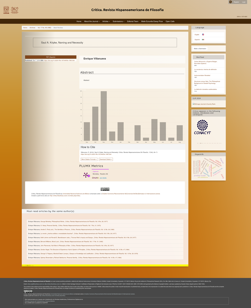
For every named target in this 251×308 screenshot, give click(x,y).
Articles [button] (105, 21)
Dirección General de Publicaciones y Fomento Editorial (40, 301)
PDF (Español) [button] (50, 57)
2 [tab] (199, 143)
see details (103, 178)
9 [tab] (211, 143)
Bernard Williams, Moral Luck (50, 241)
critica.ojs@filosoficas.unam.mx (35, 284)
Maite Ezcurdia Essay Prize (152, 21)
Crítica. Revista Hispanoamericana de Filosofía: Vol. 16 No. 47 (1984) (107, 249)
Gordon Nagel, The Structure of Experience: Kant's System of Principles (63, 249)
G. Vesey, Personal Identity (49, 225)
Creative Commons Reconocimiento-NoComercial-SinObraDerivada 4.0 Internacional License (131, 194)
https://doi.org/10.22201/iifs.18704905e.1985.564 (59, 60)
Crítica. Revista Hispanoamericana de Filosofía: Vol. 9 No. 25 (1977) (92, 245)
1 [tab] (197, 143)
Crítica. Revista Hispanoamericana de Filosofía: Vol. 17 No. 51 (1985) (81, 241)
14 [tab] (219, 143)
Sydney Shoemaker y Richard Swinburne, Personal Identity (59, 257)
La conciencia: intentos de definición (205, 69)
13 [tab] (217, 143)
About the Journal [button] (91, 21)
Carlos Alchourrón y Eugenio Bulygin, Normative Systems (205, 62)
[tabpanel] (208, 127)
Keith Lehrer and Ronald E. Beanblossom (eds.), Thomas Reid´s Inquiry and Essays (67, 237)
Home (79, 21)
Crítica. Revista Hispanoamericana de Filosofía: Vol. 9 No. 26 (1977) (86, 221)
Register (236, 2)
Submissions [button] (118, 21)
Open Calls (170, 21)
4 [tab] (202, 143)
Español (197, 40)
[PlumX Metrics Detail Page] (86, 175)
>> (33, 265)
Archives (32, 28)
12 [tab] (216, 143)
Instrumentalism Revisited (202, 75)
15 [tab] (221, 143)
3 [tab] (201, 143)
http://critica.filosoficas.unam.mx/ (53, 284)
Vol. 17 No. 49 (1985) (44, 28)
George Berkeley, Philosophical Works (53, 221)
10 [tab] (212, 143)
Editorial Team (132, 21)
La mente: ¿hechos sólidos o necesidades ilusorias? (57, 233)
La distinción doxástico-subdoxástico (205, 89)
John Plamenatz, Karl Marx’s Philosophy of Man (56, 245)
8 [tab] (209, 143)
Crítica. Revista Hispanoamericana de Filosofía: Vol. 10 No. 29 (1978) (116, 253)
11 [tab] (214, 143)
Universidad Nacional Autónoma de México (76, 194)
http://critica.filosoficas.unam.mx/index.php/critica (65, 196)
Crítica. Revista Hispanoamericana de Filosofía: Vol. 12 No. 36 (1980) (92, 229)
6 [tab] (206, 143)
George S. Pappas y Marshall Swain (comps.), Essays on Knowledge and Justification (67, 253)
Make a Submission (200, 49)
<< (22, 265)
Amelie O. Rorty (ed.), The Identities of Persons (55, 229)
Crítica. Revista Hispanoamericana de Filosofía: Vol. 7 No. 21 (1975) (79, 225)
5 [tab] (204, 143)
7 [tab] (207, 143)
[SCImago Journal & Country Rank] (204, 104)
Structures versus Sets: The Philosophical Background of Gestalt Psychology (207, 82)
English (197, 35)
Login (244, 2)
